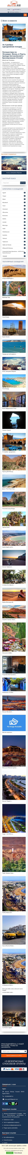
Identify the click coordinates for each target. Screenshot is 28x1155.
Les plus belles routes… (8, 992)
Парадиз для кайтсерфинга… (9, 354)
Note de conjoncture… (7, 732)
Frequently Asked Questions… (9, 674)
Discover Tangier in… (7, 801)
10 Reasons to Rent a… (8, 985)
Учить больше (18, 1152)
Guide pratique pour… (7, 912)
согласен (9, 1152)
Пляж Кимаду (5, 388)
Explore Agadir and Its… (8, 547)
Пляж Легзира (5, 317)
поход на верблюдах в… (8, 278)
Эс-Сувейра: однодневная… (9, 451)
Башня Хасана (5, 336)
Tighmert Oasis (5, 527)
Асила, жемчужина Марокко (9, 371)
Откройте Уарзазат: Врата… (9, 619)
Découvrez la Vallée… (7, 652)
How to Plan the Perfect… (8, 945)
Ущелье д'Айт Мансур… (8, 471)
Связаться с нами (9, 1119)
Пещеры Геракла (6, 430)
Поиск (23, 182)
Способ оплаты (8, 1140)
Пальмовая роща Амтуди (8, 508)
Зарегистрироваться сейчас (14, 1055)
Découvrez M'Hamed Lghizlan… (10, 767)
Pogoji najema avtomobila (10, 1128)
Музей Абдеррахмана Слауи (9, 408)
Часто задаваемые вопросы (11, 1122)
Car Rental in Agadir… (7, 1027)
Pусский (17, 9)
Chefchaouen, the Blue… (8, 692)
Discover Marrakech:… (7, 711)
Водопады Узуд (6, 297)
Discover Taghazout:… (7, 566)
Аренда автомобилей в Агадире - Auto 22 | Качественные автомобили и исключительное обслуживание (14, 1115)
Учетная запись (14, 12)
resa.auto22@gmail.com (11, 1099)
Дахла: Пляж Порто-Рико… (9, 488)
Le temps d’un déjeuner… (8, 585)
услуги (5, 1142)
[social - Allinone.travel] (3, 1103)
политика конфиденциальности (12, 1125)
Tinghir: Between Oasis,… (8, 873)
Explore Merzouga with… (8, 602)
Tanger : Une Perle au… (8, 834)
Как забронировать (9, 1137)
